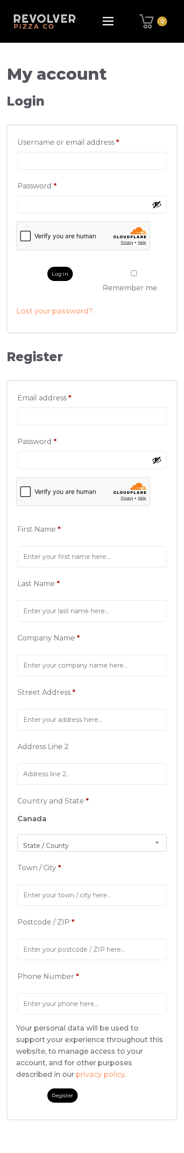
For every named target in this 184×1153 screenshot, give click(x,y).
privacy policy (100, 1074)
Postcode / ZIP (46, 922)
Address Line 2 (44, 746)
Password (54, 186)
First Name (39, 529)
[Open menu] (108, 21)
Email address (61, 398)
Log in (60, 273)
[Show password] (157, 204)
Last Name (38, 583)
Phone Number (48, 976)
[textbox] (92, 846)
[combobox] (92, 843)
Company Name (48, 638)
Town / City (39, 868)
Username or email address (85, 142)
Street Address (46, 692)
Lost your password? (54, 311)
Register (62, 1095)
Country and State (53, 801)
